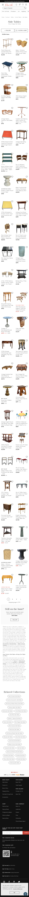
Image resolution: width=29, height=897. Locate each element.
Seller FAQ (18, 794)
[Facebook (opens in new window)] (9, 881)
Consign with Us (19, 791)
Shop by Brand (5, 809)
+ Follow (8, 30)
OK (14, 892)
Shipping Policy (5, 791)
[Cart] (26, 4)
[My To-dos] (16, 4)
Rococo (15, 660)
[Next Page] (20, 599)
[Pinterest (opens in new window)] (14, 881)
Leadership (18, 809)
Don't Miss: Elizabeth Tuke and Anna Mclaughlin (14, 1)
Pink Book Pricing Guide (7, 794)
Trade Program (19, 785)
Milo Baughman (12, 643)
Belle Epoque (22, 660)
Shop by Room (5, 818)
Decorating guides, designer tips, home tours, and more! (13, 841)
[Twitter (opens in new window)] (19, 881)
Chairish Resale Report (20, 821)
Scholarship (18, 818)
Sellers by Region (6, 815)
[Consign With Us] (19, 4)
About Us (18, 806)
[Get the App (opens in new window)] (6, 853)
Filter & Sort (22, 30)
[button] (3, 4)
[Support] (25, 894)
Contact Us (4, 785)
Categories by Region (7, 812)
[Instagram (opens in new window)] (4, 881)
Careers (17, 812)
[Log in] (14, 5)
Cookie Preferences (17, 889)
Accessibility (5, 797)
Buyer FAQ (18, 782)
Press (17, 815)
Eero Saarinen (6, 643)
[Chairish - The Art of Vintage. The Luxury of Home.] (9, 5)
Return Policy (5, 788)
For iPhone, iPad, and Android (8, 847)
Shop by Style (5, 806)
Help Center (5, 782)
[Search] (25, 8)
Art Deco (15, 662)
